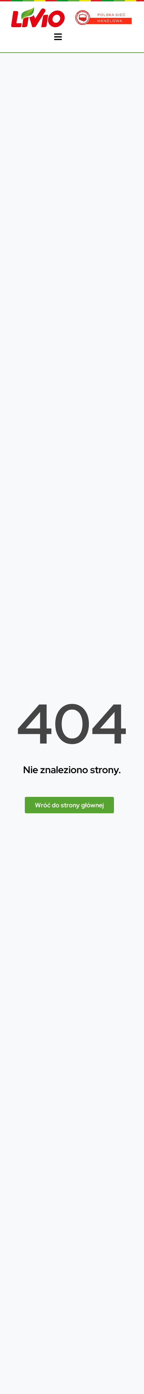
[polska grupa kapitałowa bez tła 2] (104, 12)
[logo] (38, 9)
